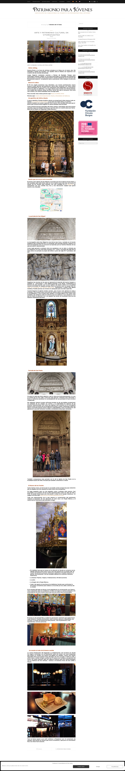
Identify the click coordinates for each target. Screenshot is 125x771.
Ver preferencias (114, 766)
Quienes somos (46, 1)
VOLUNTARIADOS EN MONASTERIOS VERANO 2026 (84, 64)
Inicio (28, 1)
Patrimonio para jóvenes (64, 749)
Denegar (98, 766)
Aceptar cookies (81, 766)
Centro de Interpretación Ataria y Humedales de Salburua (53, 95)
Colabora (62, 1)
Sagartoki (70, 184)
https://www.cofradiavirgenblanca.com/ (52, 495)
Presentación (36, 1)
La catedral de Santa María (40, 101)
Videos (68, 1)
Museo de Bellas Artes (57, 93)
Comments (39, 749)
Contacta (54, 1)
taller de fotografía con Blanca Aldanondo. (40, 287)
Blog (51, 30)
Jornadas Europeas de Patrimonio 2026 (86, 39)
